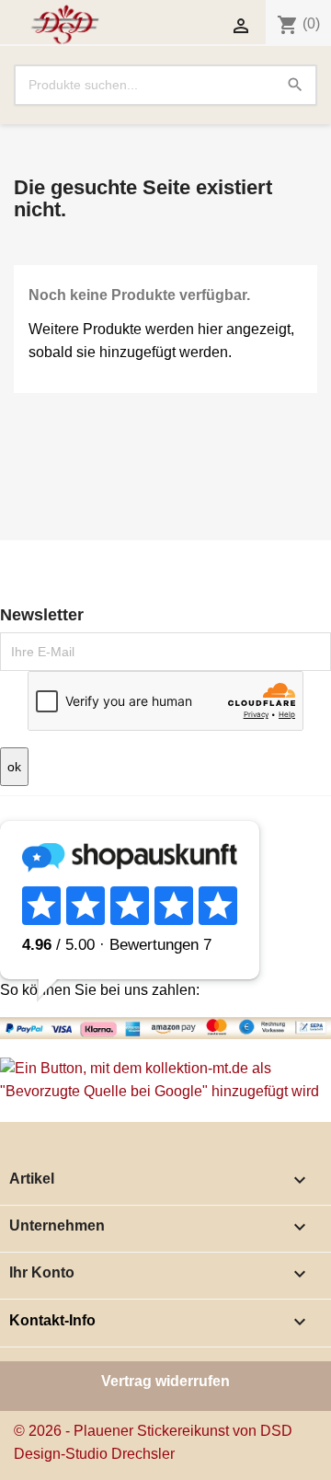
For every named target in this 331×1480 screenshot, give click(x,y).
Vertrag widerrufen (165, 1381)
